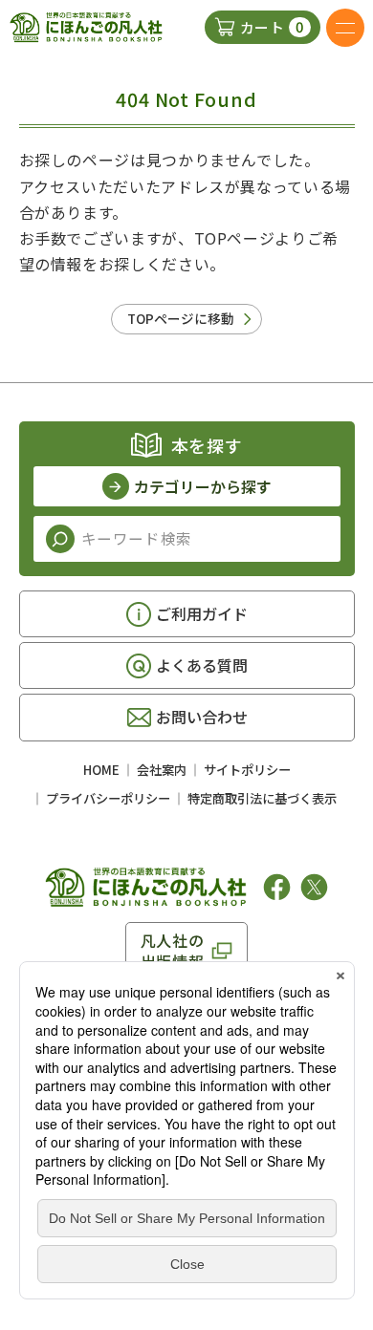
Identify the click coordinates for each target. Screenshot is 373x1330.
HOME (101, 770)
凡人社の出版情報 (173, 951)
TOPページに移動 (180, 318)
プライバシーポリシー (108, 798)
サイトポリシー (247, 770)
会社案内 (161, 770)
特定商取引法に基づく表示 (262, 798)
